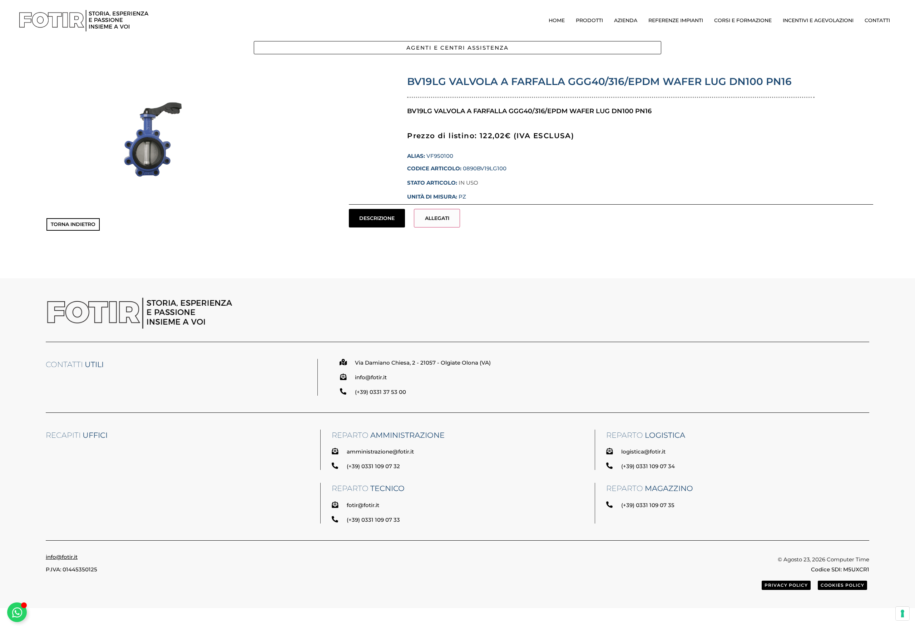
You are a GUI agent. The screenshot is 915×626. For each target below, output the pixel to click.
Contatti (877, 20)
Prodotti (589, 20)
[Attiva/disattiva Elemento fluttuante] (17, 612)
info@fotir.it (62, 557)
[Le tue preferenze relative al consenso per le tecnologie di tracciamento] (902, 613)
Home (557, 20)
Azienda (625, 20)
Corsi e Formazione (743, 20)
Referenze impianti (675, 20)
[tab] (377, 218)
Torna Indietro (73, 224)
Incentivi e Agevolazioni (818, 20)
